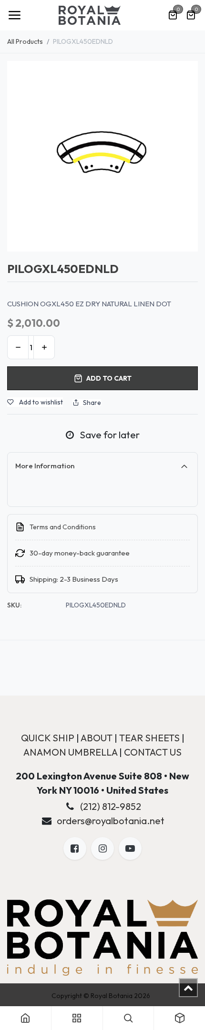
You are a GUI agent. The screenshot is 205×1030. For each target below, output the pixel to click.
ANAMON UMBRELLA (70, 752)
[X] (102, 848)
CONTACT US (153, 752)
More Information (44, 465)
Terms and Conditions (63, 527)
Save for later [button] (109, 435)
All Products (25, 41)
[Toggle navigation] (14, 15)
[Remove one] (18, 347)
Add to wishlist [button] (40, 402)
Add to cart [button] (109, 378)
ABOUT (97, 738)
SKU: (14, 605)
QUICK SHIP (47, 738)
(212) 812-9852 (110, 806)
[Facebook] (74, 848)
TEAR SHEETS (149, 738)
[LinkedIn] (130, 848)
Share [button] (92, 402)
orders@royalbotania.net (110, 821)
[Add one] (44, 347)
